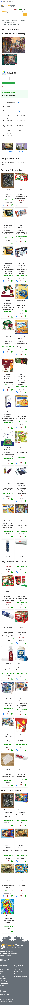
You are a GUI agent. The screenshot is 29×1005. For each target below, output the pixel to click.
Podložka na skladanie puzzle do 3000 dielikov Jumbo (21, 196)
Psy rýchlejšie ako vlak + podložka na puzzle (21, 705)
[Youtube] (5, 960)
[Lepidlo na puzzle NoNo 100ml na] (3, 499)
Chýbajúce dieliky (5, 994)
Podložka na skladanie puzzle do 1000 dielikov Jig (8, 454)
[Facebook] (1, 960)
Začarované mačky (21, 885)
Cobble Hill (21, 663)
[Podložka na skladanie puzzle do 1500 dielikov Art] (3, 390)
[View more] (7, 187)
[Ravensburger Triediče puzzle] (17, 316)
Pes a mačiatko (7, 850)
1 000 (18, 102)
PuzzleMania (7, 189)
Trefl (21, 225)
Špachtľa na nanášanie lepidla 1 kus (8, 776)
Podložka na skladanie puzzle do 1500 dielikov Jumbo (8, 598)
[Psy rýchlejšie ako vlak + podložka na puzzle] (17, 715)
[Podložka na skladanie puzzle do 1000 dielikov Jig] (3, 464)
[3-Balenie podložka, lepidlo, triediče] (3, 537)
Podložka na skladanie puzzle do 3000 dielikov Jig (8, 418)
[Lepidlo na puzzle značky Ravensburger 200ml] (3, 644)
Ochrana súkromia (5, 983)
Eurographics (21, 336)
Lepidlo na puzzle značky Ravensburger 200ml (8, 634)
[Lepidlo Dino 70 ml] (17, 572)
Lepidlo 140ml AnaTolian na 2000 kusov (21, 598)
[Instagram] (8, 960)
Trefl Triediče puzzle (21, 452)
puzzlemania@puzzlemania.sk (8, 953)
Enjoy (21, 880)
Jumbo (21, 189)
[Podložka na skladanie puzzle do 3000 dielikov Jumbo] (17, 206)
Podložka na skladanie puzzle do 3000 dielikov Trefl (21, 232)
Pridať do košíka (8, 83)
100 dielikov (21, 812)
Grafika (21, 845)
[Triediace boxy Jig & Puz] (17, 537)
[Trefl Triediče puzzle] (17, 463)
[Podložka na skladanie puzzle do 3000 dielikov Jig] (3, 428)
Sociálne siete (18, 974)
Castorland (21, 810)
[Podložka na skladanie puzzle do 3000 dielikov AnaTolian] (17, 392)
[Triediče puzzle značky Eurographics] (17, 427)
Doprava (2, 971)
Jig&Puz (8, 411)
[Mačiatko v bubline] (17, 826)
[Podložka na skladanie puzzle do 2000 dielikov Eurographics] (17, 355)
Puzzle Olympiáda (19, 969)
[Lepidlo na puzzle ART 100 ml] (3, 679)
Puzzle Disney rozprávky (9, 22)
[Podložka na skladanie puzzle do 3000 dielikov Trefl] (17, 242)
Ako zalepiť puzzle (5, 997)
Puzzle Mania (5, 20)
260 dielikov (8, 847)
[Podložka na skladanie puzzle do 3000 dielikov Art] (3, 317)
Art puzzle (8, 300)
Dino (21, 556)
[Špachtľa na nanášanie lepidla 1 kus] (3, 786)
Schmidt (23, 20)
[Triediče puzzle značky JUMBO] (17, 643)
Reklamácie (3, 978)
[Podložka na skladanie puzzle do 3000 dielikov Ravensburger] (3, 243)
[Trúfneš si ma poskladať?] (3, 205)
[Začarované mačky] (17, 896)
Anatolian (21, 374)
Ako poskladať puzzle (6, 1001)
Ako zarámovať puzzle (6, 999)
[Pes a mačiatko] (3, 861)
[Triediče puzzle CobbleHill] (3, 714)
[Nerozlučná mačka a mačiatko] (3, 932)
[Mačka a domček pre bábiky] (3, 896)
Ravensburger (8, 225)
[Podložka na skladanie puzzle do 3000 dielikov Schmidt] (17, 281)
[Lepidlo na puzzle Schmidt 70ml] (17, 785)
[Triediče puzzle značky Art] (3, 352)
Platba (2, 974)
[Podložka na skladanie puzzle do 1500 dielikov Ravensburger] (3, 281)
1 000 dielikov (15, 20)
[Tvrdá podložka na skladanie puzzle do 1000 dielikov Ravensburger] (17, 501)
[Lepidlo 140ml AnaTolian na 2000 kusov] (17, 608)
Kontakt (2, 985)
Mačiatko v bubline (21, 814)
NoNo (8, 483)
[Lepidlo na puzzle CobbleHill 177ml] (17, 679)
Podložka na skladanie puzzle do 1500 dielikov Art (8, 380)
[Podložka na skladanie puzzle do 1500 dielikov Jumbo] (3, 608)
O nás (2, 976)
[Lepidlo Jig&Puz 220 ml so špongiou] (3, 572)
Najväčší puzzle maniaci (20, 976)
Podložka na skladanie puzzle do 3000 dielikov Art (8, 307)
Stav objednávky (5, 969)
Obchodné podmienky (6, 981)
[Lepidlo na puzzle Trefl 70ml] (17, 750)
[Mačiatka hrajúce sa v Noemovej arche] (17, 861)
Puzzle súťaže (18, 971)
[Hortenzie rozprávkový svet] (3, 750)
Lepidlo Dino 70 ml (21, 561)
